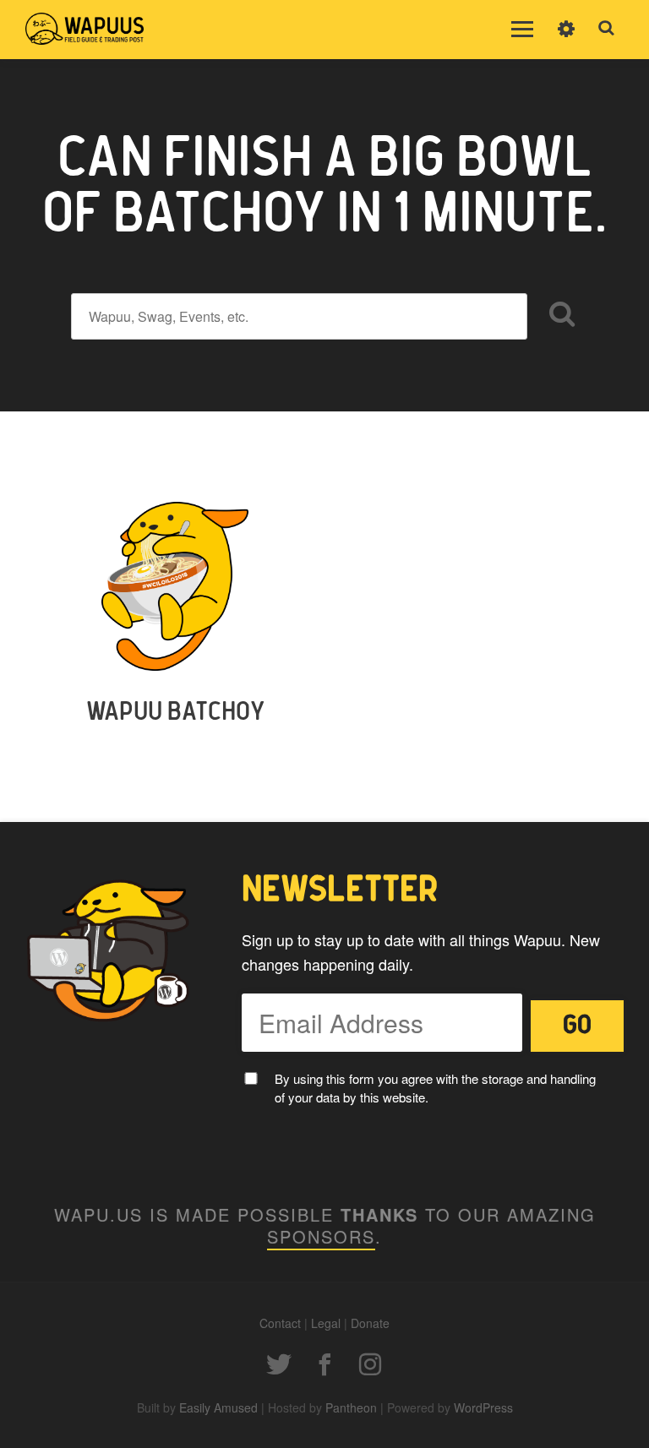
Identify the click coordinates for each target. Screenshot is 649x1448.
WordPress (483, 1407)
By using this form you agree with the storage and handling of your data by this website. (435, 1088)
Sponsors (321, 1236)
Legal (326, 1323)
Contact (280, 1323)
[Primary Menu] (522, 29)
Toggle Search (607, 29)
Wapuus (84, 29)
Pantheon (351, 1407)
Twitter (279, 1364)
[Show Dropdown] (566, 40)
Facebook (324, 1364)
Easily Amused (218, 1407)
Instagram (370, 1364)
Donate (370, 1323)
